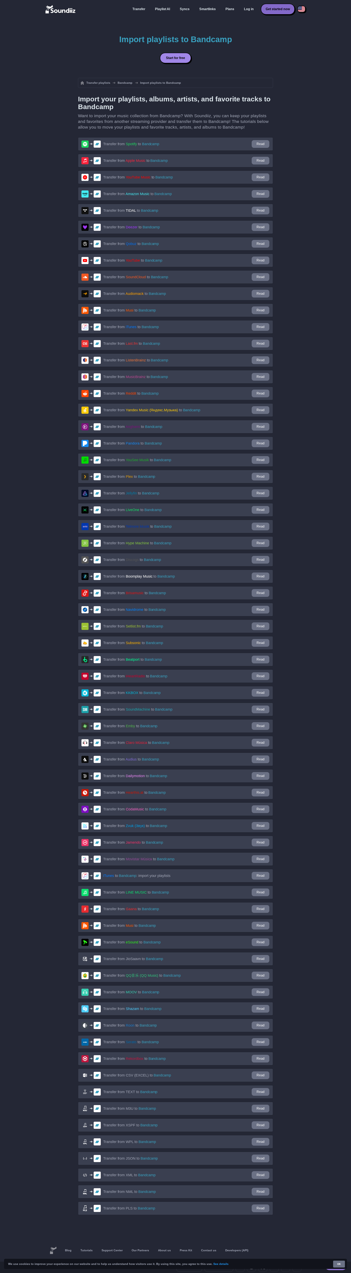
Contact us (208, 1250)
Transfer (138, 9)
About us (164, 1250)
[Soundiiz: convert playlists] (53, 1250)
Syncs (185, 9)
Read (260, 144)
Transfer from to (131, 144)
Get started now (278, 9)
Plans (229, 9)
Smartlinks (207, 9)
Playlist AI (162, 9)
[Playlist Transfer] (61, 9)
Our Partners (140, 1250)
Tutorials (86, 1250)
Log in (249, 9)
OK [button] (339, 1264)
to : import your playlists (136, 876)
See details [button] (221, 1263)
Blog (68, 1250)
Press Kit (186, 1250)
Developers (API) (236, 1250)
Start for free (175, 58)
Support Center (112, 1250)
